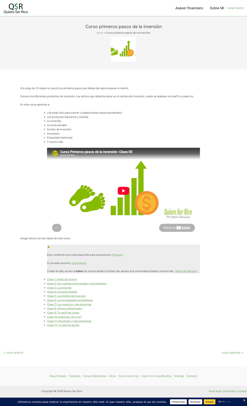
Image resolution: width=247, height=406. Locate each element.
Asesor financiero (189, 8)
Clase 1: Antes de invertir (62, 279)
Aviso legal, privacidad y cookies (228, 391)
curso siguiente (232, 352)
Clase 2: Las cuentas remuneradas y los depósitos (77, 283)
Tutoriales (74, 376)
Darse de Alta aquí (186, 271)
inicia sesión (79, 263)
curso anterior (14, 352)
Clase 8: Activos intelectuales (64, 308)
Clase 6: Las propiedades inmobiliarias (70, 300)
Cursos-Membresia (94, 376)
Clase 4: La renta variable (62, 291)
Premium (117, 254)
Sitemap (179, 376)
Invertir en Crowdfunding (156, 376)
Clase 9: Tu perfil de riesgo (63, 312)
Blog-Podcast (58, 376)
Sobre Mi (217, 8)
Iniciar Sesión (236, 8)
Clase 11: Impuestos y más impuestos (69, 321)
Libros (112, 376)
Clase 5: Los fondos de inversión (66, 296)
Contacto (191, 376)
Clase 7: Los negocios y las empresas (69, 304)
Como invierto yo (128, 376)
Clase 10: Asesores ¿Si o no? (64, 316)
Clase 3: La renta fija (59, 287)
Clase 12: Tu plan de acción (63, 325)
